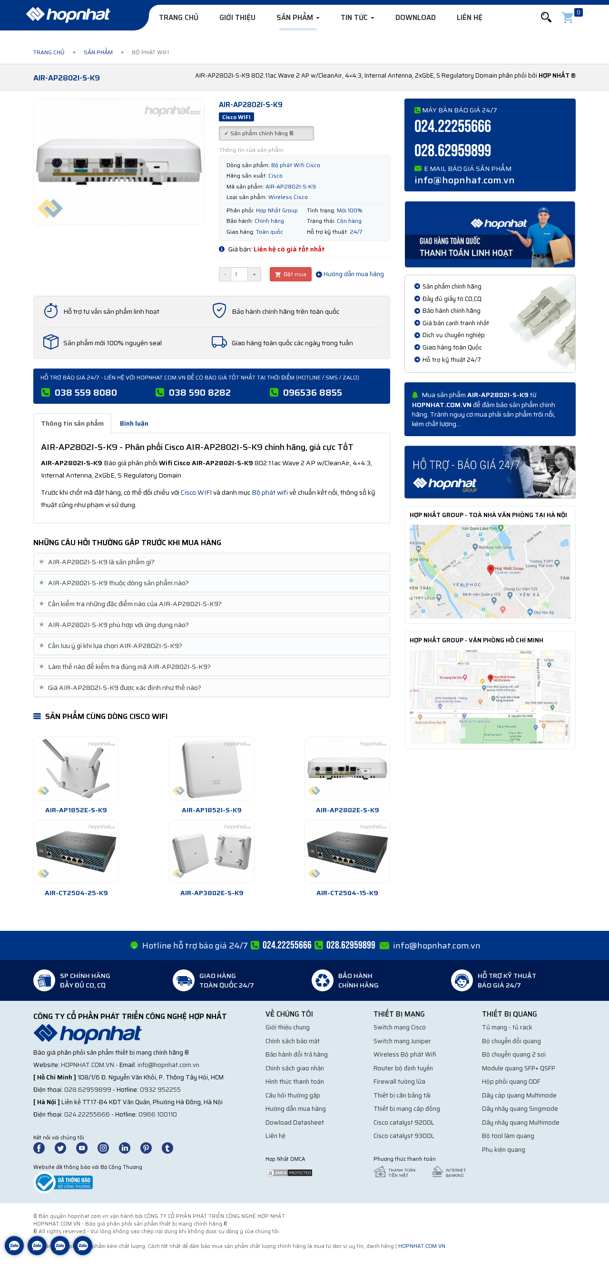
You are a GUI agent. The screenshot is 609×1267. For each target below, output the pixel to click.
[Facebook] (44, 1147)
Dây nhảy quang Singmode (520, 1109)
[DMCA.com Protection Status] (289, 1172)
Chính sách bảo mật (292, 1041)
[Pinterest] (150, 1147)
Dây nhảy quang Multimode (521, 1122)
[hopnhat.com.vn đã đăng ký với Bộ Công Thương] (63, 1182)
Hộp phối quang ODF (511, 1082)
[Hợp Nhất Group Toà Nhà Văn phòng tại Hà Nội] (490, 571)
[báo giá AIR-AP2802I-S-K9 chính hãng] (490, 471)
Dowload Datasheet (294, 1122)
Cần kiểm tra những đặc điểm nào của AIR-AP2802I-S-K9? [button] (131, 604)
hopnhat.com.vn (87, 1065)
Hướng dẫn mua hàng (353, 274)
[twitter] (65, 1147)
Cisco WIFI (196, 492)
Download (415, 17)
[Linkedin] (129, 1147)
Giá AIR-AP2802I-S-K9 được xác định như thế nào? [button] (121, 688)
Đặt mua (294, 274)
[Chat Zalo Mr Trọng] (59, 1252)
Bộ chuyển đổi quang (511, 1041)
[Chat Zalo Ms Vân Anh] (37, 1252)
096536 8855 (312, 392)
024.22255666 (452, 127)
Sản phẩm (295, 17)
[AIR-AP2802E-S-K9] (347, 768)
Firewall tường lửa (399, 1082)
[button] (546, 17)
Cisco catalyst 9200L (403, 1122)
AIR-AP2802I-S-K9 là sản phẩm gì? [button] (98, 562)
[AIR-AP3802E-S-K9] (212, 851)
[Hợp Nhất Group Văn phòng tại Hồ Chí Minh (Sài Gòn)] (490, 696)
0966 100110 (157, 1114)
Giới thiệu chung (287, 1027)
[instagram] (108, 1147)
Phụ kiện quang (503, 1150)
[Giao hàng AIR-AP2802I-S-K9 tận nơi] (490, 234)
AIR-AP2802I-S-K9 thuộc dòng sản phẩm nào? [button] (115, 583)
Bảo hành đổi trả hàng (296, 1054)
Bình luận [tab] (134, 423)
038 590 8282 (200, 392)
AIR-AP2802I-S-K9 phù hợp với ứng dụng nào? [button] (115, 625)
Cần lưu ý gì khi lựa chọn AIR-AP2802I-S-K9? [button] (111, 646)
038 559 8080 (86, 392)
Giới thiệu (237, 17)
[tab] (212, 562)
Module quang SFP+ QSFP (518, 1068)
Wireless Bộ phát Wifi (404, 1054)
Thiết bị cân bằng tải (402, 1095)
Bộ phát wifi (270, 492)
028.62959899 (452, 151)
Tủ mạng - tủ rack (507, 1027)
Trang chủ (178, 17)
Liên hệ (469, 17)
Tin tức (355, 17)
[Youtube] (86, 1147)
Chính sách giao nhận (294, 1068)
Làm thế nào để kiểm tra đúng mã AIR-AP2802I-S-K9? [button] (126, 667)
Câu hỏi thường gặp (292, 1095)
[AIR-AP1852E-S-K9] (76, 768)
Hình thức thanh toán (294, 1082)
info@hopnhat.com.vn (464, 180)
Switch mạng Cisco (399, 1027)
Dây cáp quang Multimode (519, 1095)
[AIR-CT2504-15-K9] (347, 851)
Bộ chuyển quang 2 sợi (514, 1054)
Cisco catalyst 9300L (403, 1136)
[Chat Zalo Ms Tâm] (14, 1252)
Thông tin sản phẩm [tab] (72, 423)
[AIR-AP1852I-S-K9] (212, 768)
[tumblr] (172, 1147)
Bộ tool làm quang (508, 1136)
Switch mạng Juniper (402, 1041)
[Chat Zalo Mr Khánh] (82, 1252)
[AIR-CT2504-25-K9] (76, 851)
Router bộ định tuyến (403, 1068)
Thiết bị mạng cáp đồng (406, 1109)
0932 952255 (160, 1090)
